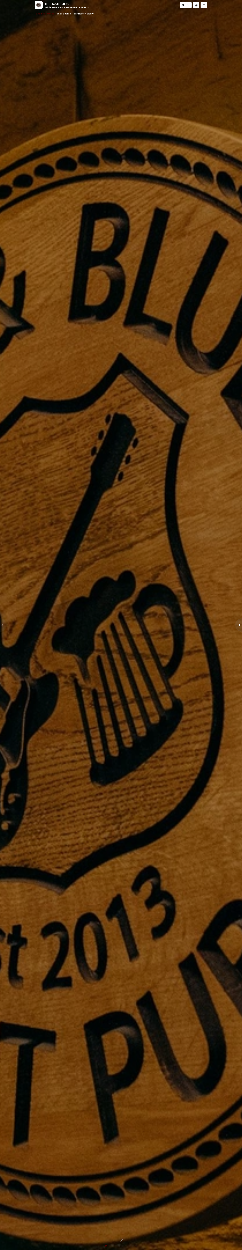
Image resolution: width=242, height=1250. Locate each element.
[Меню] (204, 5)
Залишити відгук (84, 13)
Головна (40, 13)
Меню (50, 13)
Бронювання (63, 13)
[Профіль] (196, 5)
